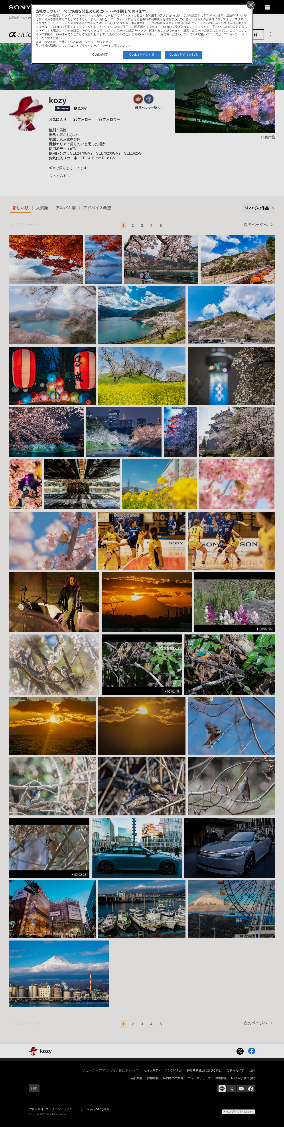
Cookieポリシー (80, 41)
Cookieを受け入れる (184, 54)
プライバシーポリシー (93, 45)
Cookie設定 (100, 54)
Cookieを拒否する (142, 54)
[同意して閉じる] (250, 4)
